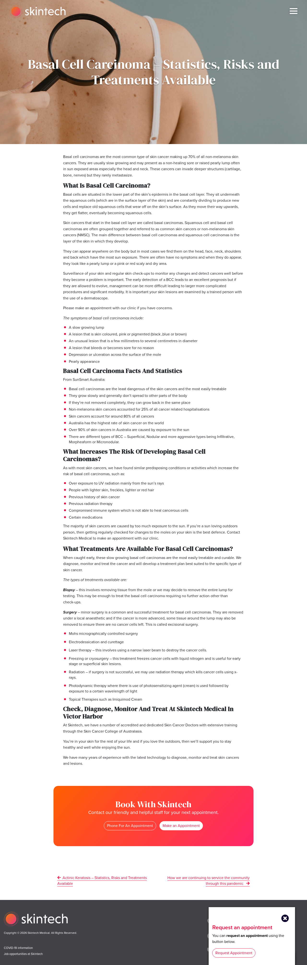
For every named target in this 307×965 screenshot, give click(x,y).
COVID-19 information (18, 948)
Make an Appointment (181, 825)
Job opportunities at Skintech (23, 954)
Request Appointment (233, 953)
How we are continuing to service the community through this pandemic (208, 880)
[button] (285, 918)
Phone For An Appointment (130, 825)
